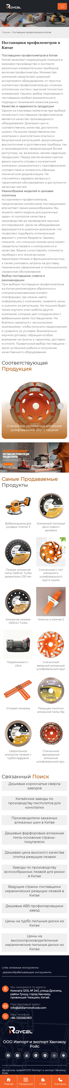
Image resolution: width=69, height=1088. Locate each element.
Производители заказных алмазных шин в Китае (34, 820)
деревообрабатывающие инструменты (27, 972)
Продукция (26, 1081)
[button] (60, 406)
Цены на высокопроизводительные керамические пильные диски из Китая (34, 942)
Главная (6, 32)
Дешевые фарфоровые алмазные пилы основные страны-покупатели (34, 837)
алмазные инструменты (24, 967)
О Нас (43, 1081)
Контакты (60, 1081)
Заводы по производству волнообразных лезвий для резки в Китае (34, 871)
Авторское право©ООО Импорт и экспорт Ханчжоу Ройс (34, 1072)
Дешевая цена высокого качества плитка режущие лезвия (34, 854)
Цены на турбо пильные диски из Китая (34, 923)
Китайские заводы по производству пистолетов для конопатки (34, 803)
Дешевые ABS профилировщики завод (34, 908)
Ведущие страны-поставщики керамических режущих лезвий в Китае (34, 891)
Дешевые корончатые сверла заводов (34, 786)
